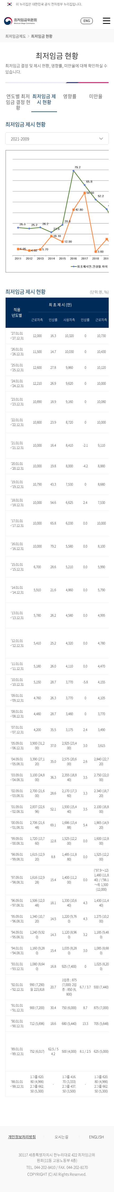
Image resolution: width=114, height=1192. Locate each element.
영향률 (70, 96)
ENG (87, 20)
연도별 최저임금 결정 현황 (18, 102)
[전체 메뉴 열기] (106, 21)
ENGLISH (96, 1136)
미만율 (96, 96)
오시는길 (61, 1136)
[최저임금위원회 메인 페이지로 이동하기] (20, 21)
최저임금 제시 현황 (44, 99)
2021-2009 (20, 139)
